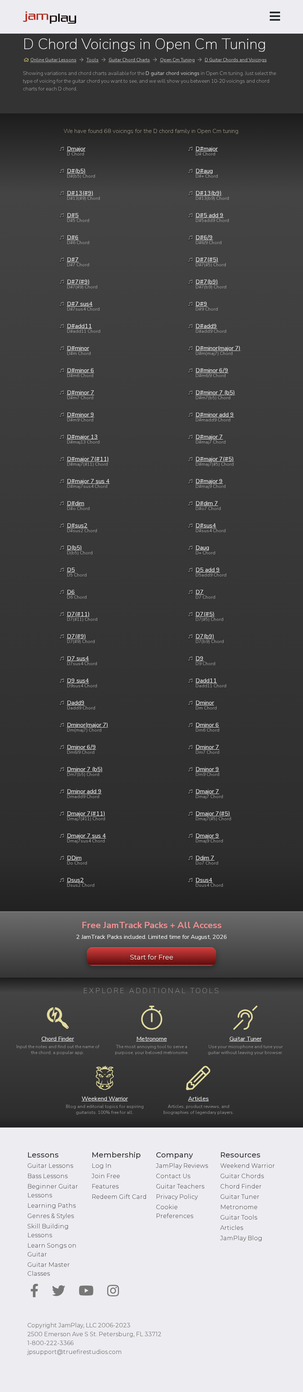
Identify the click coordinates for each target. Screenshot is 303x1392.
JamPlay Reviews (182, 1165)
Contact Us (173, 1176)
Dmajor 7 (207, 791)
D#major (206, 149)
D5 (71, 570)
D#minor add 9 (214, 415)
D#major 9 (209, 481)
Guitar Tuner (239, 1196)
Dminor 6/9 (81, 747)
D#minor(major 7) (218, 348)
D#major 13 (82, 437)
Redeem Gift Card (119, 1196)
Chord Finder (241, 1186)
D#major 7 (209, 437)
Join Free (106, 1176)
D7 (199, 592)
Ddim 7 (204, 858)
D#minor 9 (80, 415)
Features (105, 1186)
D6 (71, 592)
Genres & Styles (50, 1216)
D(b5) (74, 548)
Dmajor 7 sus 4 (86, 836)
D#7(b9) (206, 282)
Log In (102, 1165)
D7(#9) (76, 636)
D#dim (75, 503)
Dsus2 (75, 880)
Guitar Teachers (180, 1186)
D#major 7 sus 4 (88, 481)
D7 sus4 (78, 658)
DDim (74, 858)
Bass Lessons (47, 1176)
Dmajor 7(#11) (86, 814)
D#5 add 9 (209, 215)
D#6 (73, 237)
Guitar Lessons (50, 1165)
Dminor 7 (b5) (85, 769)
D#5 (73, 215)
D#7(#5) (206, 260)
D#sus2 (77, 525)
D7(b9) (204, 636)
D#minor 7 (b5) (215, 393)
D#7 (73, 260)
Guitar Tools (238, 1217)
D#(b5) (76, 171)
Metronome (239, 1207)
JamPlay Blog (241, 1238)
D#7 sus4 (80, 304)
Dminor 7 (207, 747)
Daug (202, 548)
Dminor (204, 703)
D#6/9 (204, 237)
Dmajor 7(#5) (212, 814)
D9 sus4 (78, 681)
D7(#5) (205, 614)
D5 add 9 (207, 570)
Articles (231, 1227)
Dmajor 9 (207, 836)
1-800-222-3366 (50, 1343)
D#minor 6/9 (211, 370)
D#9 (201, 304)
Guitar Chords (242, 1176)
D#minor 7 (80, 393)
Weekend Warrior (247, 1165)
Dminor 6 (207, 725)
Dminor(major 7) (87, 725)
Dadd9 (76, 703)
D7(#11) (78, 614)
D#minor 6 (80, 370)
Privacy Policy (177, 1196)
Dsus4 (203, 880)
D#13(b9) (208, 193)
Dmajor (76, 149)
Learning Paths (51, 1205)
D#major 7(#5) (214, 459)
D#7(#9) (78, 282)
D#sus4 (205, 525)
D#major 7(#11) (88, 459)
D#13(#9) (80, 193)
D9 (199, 658)
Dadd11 (206, 681)
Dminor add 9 (84, 791)
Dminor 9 (207, 769)
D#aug (204, 171)
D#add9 (206, 326)
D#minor (78, 348)
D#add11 (79, 326)
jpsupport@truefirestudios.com (74, 1351)
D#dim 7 (206, 503)
